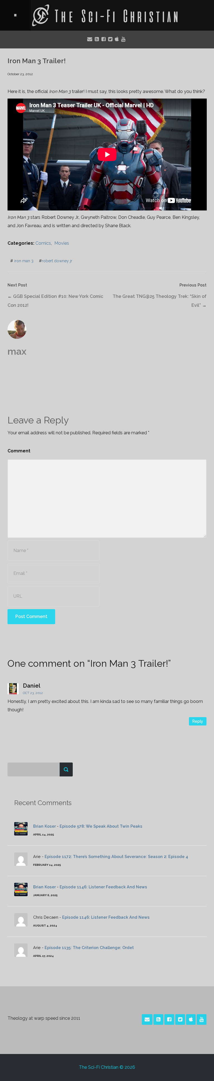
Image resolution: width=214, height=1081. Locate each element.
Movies (61, 243)
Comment (19, 451)
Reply (197, 721)
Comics (43, 243)
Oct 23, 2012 (33, 693)
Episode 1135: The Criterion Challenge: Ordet (89, 947)
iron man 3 (23, 261)
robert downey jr (57, 261)
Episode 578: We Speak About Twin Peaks (101, 826)
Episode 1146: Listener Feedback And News (103, 886)
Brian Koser (44, 826)
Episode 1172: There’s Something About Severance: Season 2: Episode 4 (116, 856)
